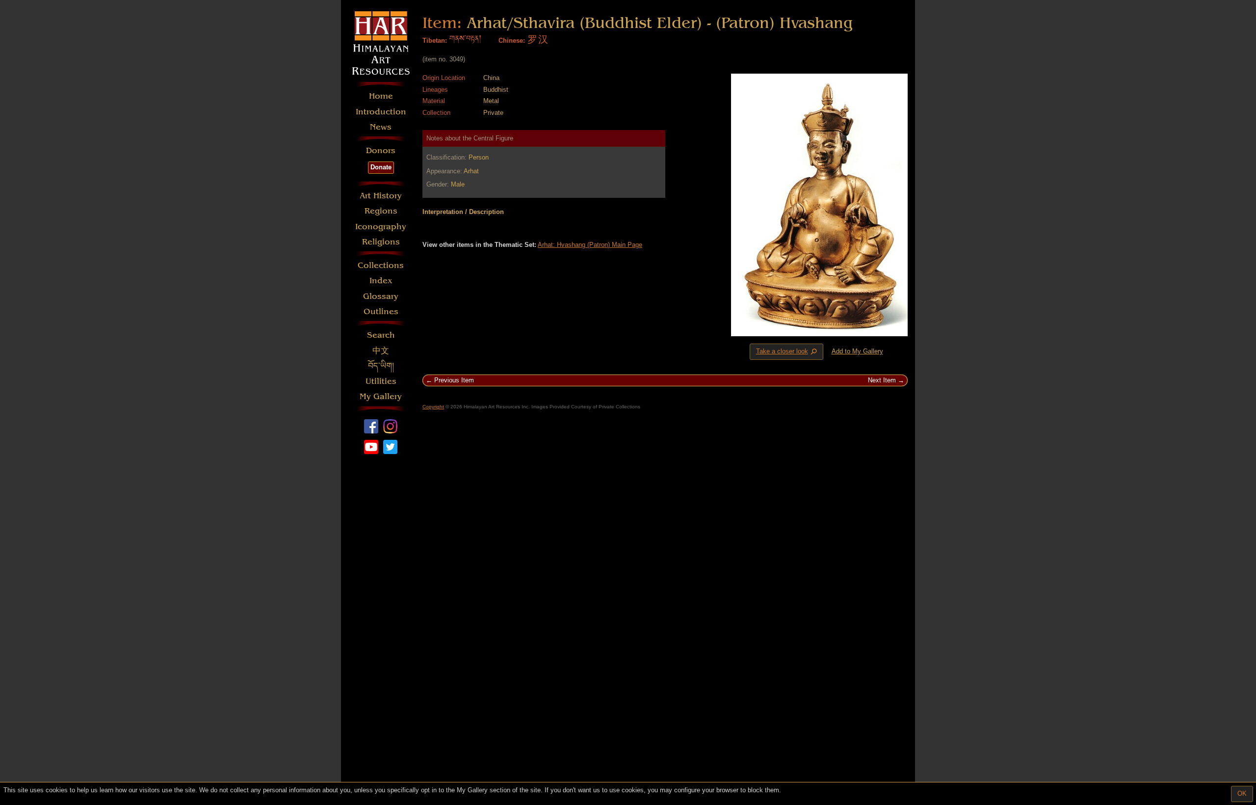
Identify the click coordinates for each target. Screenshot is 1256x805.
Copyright (433, 406)
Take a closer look (787, 352)
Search (381, 335)
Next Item (882, 380)
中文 (380, 350)
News (381, 127)
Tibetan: (434, 40)
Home (381, 96)
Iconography (380, 226)
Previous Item (454, 380)
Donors (380, 150)
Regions (381, 210)
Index (380, 280)
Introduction (381, 111)
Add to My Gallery (857, 351)
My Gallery (381, 396)
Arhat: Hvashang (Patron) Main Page (590, 244)
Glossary (380, 296)
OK (1242, 793)
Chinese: (511, 40)
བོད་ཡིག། (381, 366)
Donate (381, 167)
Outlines (381, 311)
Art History (381, 195)
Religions (381, 241)
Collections (381, 265)
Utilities (381, 381)
